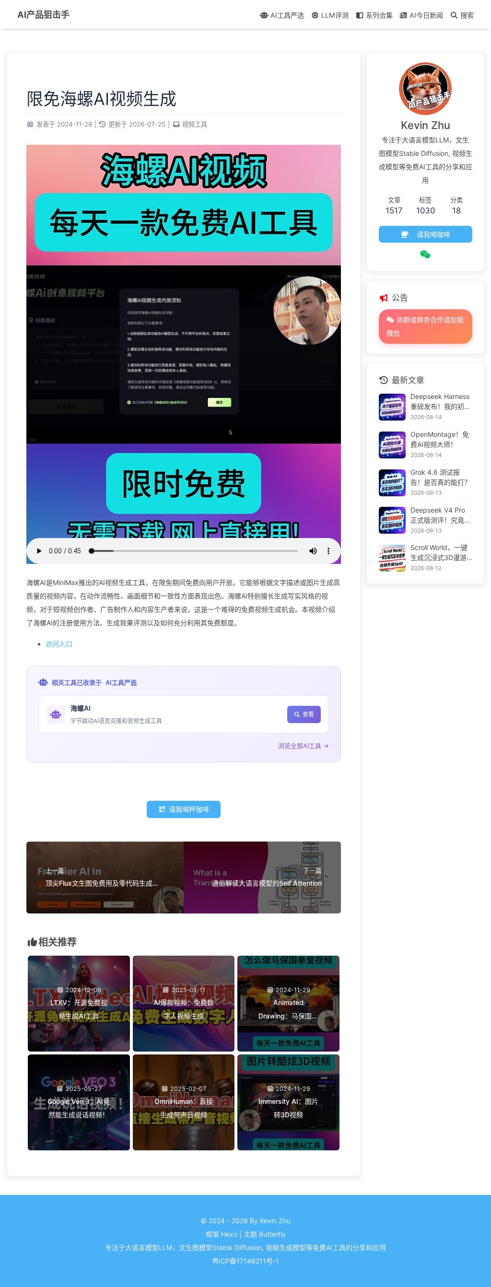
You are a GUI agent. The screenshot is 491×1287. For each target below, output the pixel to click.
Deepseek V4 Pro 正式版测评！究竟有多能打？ (440, 515)
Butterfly (272, 1234)
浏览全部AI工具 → (303, 745)
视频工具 (194, 124)
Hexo (229, 1234)
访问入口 (59, 644)
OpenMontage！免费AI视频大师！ (439, 439)
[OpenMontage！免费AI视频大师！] (392, 445)
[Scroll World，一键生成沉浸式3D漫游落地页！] (392, 558)
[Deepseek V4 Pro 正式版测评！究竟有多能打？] (392, 520)
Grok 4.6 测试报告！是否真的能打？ (440, 477)
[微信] (426, 254)
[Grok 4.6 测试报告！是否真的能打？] (392, 482)
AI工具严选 (121, 682)
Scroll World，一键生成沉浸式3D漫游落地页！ (439, 552)
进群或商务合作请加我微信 (425, 326)
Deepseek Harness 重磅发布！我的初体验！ (440, 401)
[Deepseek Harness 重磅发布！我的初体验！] (392, 407)
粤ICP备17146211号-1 (245, 1261)
